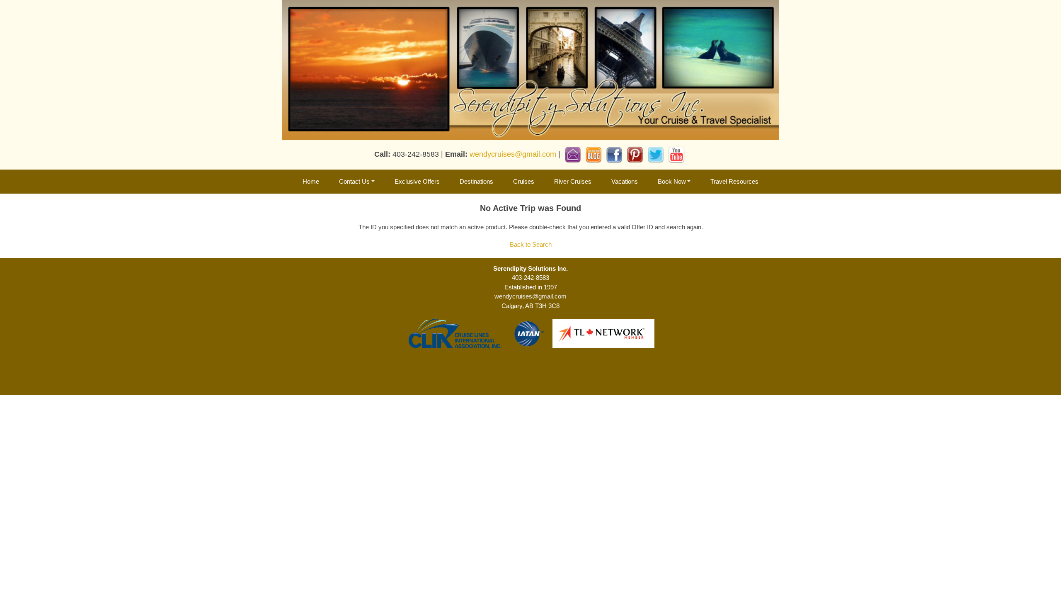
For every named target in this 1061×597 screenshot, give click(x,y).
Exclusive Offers (417, 181)
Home (311, 181)
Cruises (523, 181)
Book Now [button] (672, 181)
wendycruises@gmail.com (513, 154)
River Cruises (572, 181)
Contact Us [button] (354, 181)
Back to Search (531, 244)
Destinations (476, 181)
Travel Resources (734, 181)
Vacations (624, 181)
